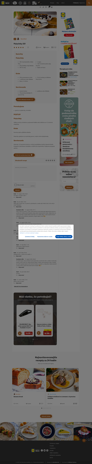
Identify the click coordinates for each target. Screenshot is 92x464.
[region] (46, 232)
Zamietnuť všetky (29, 236)
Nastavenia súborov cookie (44, 236)
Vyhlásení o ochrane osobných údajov (29, 233)
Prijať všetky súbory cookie (63, 236)
